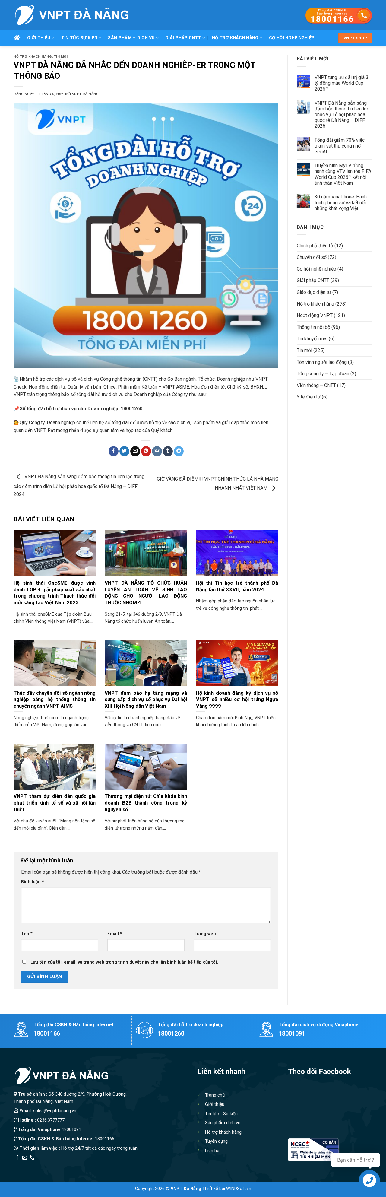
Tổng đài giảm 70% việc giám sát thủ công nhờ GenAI (340, 145)
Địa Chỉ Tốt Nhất (82, 1166)
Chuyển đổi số (312, 257)
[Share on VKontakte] (157, 451)
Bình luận (32, 881)
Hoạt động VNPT (315, 315)
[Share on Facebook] (114, 451)
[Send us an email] (24, 1157)
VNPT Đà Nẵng (85, 94)
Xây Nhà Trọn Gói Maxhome (128, 1166)
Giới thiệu (38, 37)
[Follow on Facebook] (17, 1157)
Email (114, 933)
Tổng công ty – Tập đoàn (323, 373)
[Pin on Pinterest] (146, 451)
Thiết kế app (52, 1166)
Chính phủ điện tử (315, 246)
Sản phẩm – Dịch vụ (131, 37)
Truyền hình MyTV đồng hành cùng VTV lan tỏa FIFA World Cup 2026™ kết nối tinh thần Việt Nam (343, 174)
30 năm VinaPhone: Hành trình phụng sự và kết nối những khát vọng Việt (341, 202)
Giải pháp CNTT (183, 37)
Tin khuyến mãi (312, 338)
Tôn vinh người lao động (322, 362)
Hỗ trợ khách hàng (235, 37)
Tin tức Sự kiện (79, 37)
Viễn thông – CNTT (316, 385)
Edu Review (26, 1166)
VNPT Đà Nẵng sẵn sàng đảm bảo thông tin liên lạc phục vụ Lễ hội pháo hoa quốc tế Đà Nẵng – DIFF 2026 (342, 114)
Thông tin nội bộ (313, 327)
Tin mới (61, 57)
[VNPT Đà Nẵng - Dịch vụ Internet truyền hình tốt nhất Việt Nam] (71, 15)
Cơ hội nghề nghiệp (292, 37)
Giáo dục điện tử (314, 292)
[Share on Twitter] (124, 451)
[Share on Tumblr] (168, 451)
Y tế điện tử (309, 397)
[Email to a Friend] (135, 451)
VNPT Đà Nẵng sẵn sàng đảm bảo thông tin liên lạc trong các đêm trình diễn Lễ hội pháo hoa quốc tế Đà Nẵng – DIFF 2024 (79, 485)
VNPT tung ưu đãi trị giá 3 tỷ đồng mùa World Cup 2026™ (342, 83)
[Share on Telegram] (179, 451)
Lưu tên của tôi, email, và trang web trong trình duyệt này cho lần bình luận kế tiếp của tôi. (124, 962)
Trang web (205, 933)
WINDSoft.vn (238, 1188)
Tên (27, 933)
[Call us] (32, 1157)
